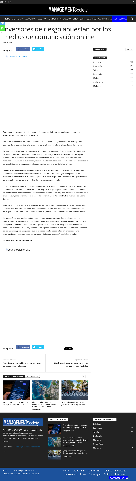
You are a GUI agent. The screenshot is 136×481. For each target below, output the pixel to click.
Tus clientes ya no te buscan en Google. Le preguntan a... (75, 426)
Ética (75, 19)
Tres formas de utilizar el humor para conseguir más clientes (22, 364)
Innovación (65, 19)
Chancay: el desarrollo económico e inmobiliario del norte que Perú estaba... (75, 440)
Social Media (98, 82)
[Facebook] (133, 2)
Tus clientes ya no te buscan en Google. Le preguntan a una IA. (16, 403)
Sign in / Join (5, 2)
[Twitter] (2, 22)
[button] (132, 19)
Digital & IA (17, 19)
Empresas (107, 19)
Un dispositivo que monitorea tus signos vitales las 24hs (71, 364)
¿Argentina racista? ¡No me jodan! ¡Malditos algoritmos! (73, 403)
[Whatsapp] (2, 28)
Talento (41, 19)
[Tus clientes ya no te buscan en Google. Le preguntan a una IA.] (16, 390)
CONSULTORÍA (120, 19)
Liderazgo (52, 19)
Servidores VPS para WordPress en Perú (21, 473)
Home (7, 19)
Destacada (97, 74)
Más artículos (32, 376)
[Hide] (1, 33)
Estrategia (85, 19)
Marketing (30, 19)
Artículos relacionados (14, 376)
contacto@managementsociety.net (27, 447)
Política (96, 19)
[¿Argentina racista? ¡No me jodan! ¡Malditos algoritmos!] (74, 390)
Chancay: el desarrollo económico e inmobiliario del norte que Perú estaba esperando (44, 405)
